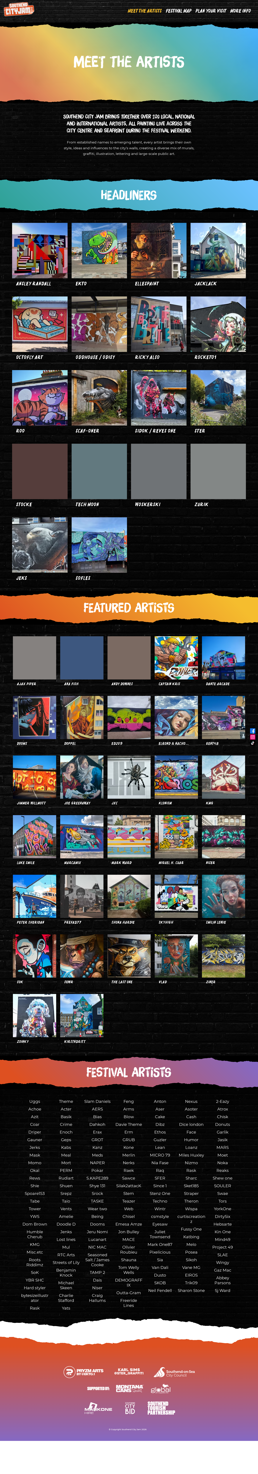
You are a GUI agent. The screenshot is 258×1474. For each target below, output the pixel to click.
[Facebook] (252, 731)
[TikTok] (252, 743)
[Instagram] (252, 737)
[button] (211, 11)
